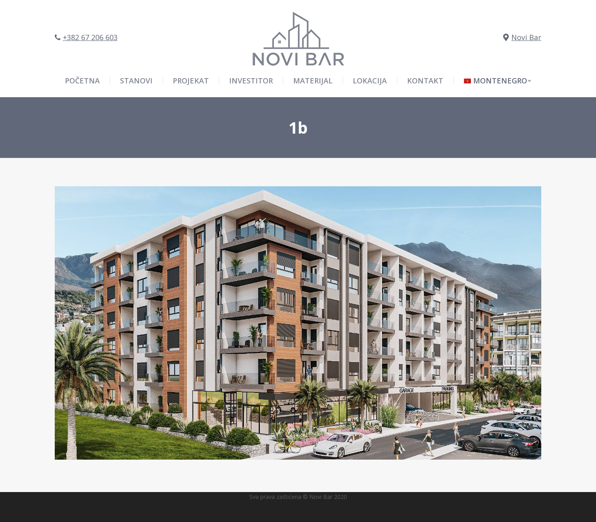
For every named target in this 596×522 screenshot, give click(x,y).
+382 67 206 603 (90, 37)
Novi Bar (526, 37)
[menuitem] (497, 80)
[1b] (298, 323)
